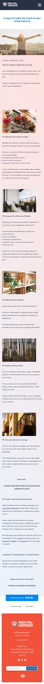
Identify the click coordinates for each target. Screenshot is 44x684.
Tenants (5, 60)
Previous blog (16, 606)
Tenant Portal (22, 646)
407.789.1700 (22, 640)
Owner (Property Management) (22, 649)
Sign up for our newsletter (32, 668)
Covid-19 (22, 655)
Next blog (29, 606)
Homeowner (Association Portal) (22, 652)
